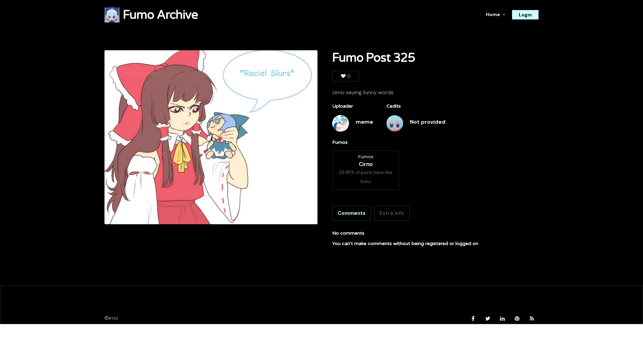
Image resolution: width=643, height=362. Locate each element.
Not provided (427, 121)
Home (493, 14)
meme (364, 121)
